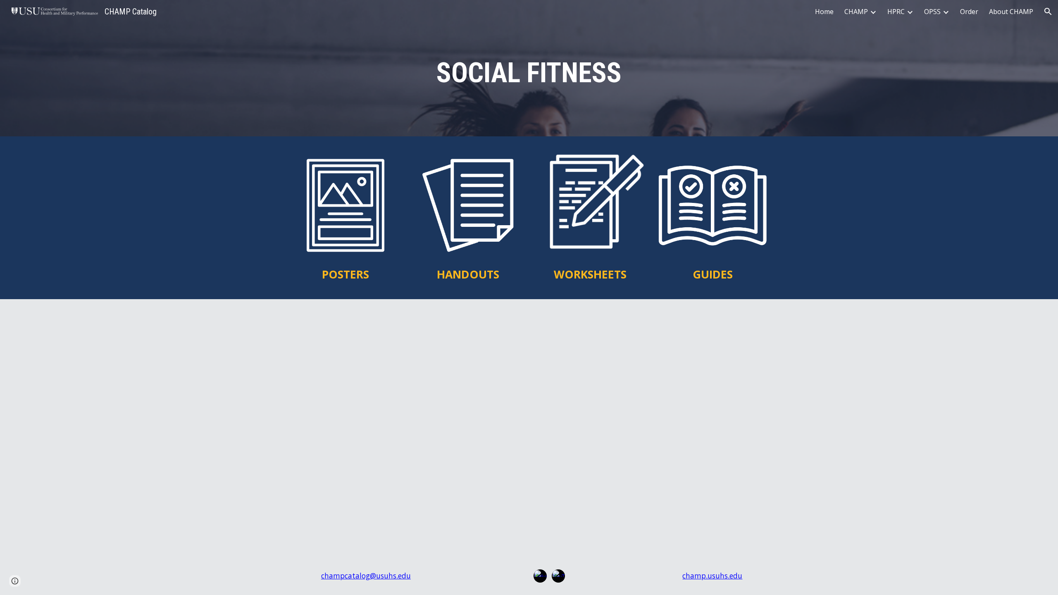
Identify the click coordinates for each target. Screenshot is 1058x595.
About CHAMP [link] (1011, 11)
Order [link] (969, 11)
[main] (529, 70)
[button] (1048, 11)
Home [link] (824, 11)
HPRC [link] (896, 11)
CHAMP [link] (856, 11)
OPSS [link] (932, 11)
